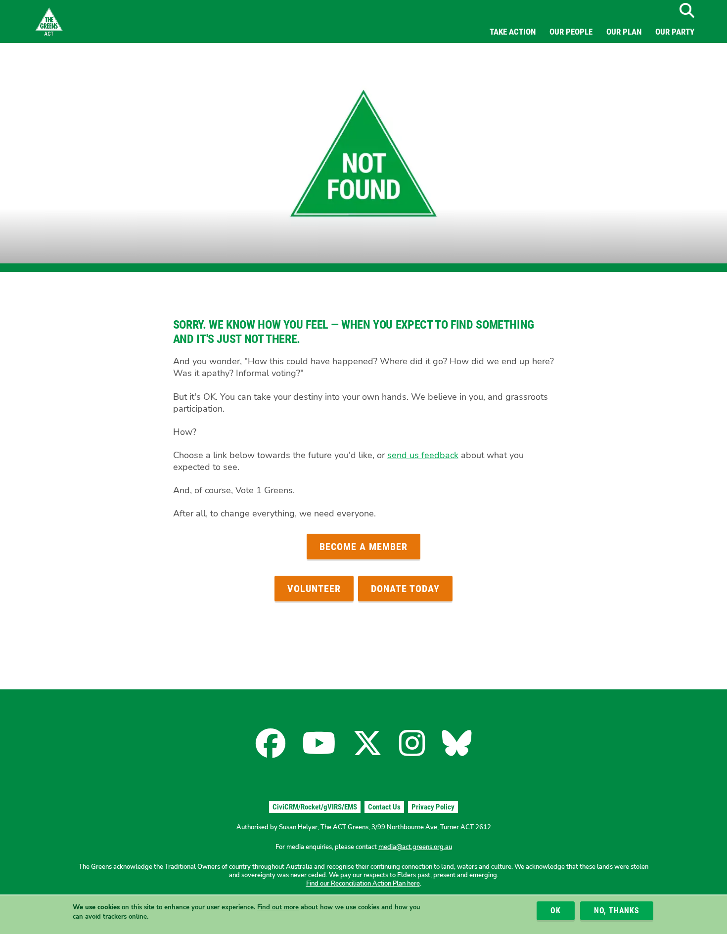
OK (555, 910)
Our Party (674, 32)
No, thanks (616, 910)
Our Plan (623, 32)
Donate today (405, 588)
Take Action (513, 32)
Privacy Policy (432, 807)
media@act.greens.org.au (415, 847)
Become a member (363, 546)
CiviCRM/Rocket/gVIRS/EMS (315, 807)
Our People (570, 32)
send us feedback (422, 455)
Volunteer (314, 588)
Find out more (278, 907)
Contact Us (384, 807)
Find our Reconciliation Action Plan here (363, 883)
